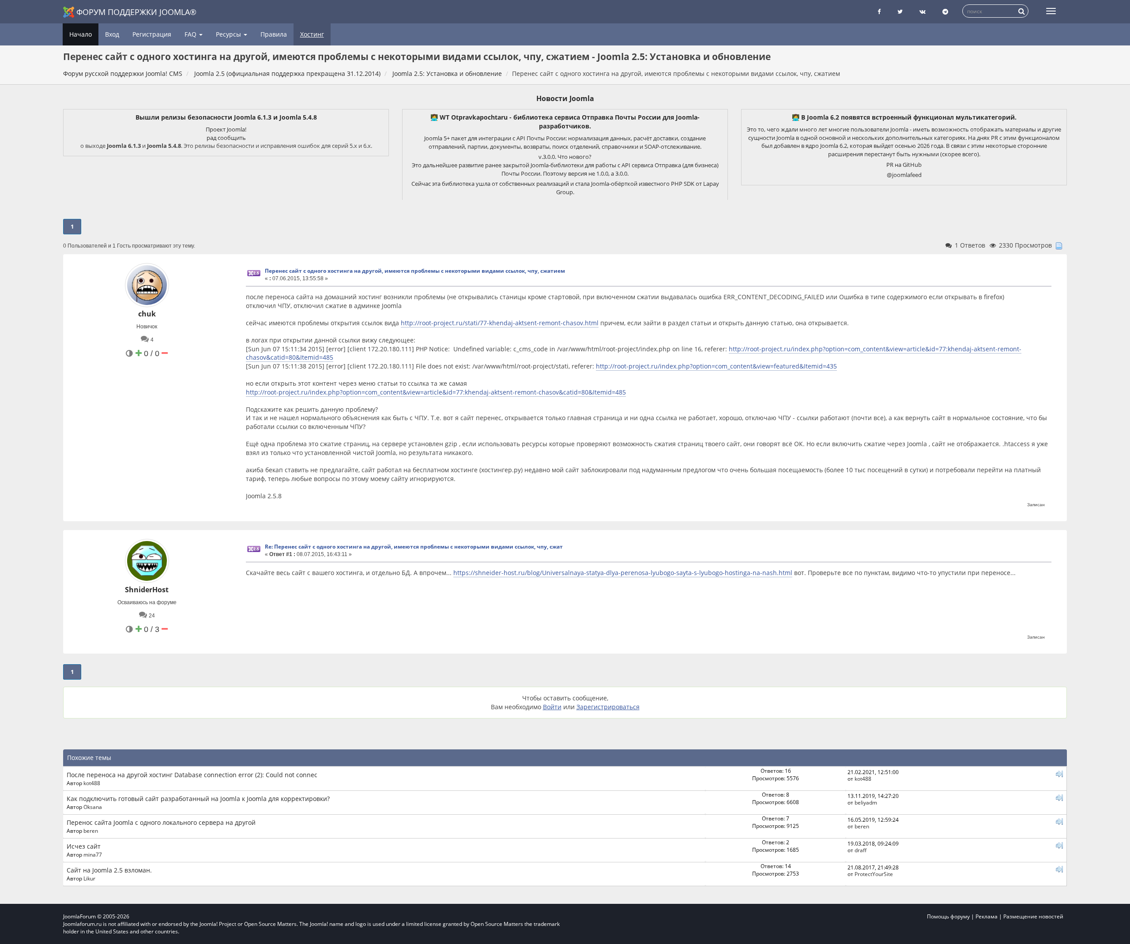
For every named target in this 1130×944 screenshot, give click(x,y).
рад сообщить (226, 138)
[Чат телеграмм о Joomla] (945, 11)
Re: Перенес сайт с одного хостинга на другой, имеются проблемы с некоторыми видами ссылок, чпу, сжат (414, 546)
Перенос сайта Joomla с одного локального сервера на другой (161, 822)
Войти (552, 707)
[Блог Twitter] (900, 11)
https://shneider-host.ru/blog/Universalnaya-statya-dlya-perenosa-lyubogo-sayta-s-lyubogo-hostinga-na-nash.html (622, 572)
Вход (112, 34)
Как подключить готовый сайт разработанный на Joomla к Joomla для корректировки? (198, 798)
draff (860, 850)
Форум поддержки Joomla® (136, 12)
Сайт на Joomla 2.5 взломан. (109, 870)
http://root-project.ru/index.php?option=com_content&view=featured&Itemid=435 (716, 366)
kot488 (91, 782)
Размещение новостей (1033, 916)
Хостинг (312, 34)
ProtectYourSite (874, 873)
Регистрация (151, 34)
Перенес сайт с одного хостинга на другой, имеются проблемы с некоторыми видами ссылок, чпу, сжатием (415, 270)
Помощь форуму (948, 916)
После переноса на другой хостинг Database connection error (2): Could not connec (192, 775)
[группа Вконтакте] (922, 11)
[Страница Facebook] (879, 11)
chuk (147, 314)
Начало (80, 34)
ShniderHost (147, 589)
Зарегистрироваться (608, 707)
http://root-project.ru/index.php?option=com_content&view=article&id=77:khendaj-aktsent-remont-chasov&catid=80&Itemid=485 (436, 392)
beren (90, 830)
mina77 (92, 854)
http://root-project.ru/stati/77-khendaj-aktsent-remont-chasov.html (500, 323)
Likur (89, 878)
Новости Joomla (565, 98)
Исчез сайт (84, 846)
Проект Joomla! (226, 129)
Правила (273, 34)
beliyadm (866, 802)
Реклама (987, 916)
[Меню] (1051, 11)
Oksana (92, 806)
